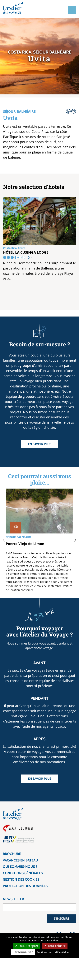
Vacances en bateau (20, 860)
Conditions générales (23, 873)
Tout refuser (56, 946)
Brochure (12, 854)
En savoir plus (39, 444)
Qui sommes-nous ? (20, 867)
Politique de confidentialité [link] (53, 952)
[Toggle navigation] (72, 10)
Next (75, 540)
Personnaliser (23, 952)
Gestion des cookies (21, 879)
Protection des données (25, 886)
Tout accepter (27, 946)
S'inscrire (61, 918)
